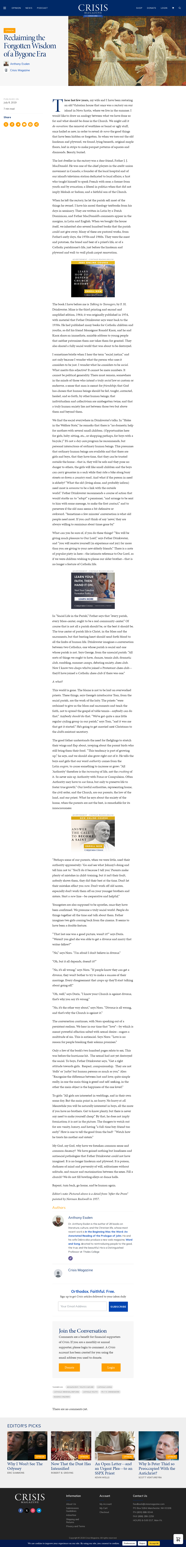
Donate (151, 8)
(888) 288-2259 (146, 1516)
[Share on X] (6, 124)
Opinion (16, 8)
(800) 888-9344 (145, 1512)
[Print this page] (30, 124)
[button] (178, 1539)
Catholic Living (104, 1387)
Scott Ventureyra (150, 1477)
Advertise (71, 1515)
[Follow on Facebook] (20, 1510)
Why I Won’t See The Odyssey (25, 1466)
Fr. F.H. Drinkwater (110, 1392)
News (29, 8)
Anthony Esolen (20, 64)
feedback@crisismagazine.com (148, 1504)
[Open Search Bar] (179, 8)
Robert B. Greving (62, 1472)
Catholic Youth (90, 1392)
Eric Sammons (15, 1472)
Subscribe (118, 1306)
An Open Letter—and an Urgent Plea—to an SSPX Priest (113, 1468)
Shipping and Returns (72, 1521)
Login (164, 8)
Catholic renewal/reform (66, 1392)
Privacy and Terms (75, 1526)
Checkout (104, 1512)
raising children (62, 1397)
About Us (71, 1504)
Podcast (42, 8)
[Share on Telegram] (18, 124)
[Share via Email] (24, 124)
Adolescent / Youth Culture (80, 1387)
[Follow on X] (26, 1510)
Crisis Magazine (20, 70)
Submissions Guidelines (72, 1509)
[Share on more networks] (36, 124)
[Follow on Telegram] (39, 1510)
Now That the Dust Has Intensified (71, 1466)
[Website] (70, 1258)
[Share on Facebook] (12, 124)
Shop (139, 8)
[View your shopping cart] (173, 8)
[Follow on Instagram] (33, 1510)
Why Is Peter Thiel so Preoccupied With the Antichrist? (157, 1468)
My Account (106, 1504)
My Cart (104, 1508)
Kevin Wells (102, 1477)
